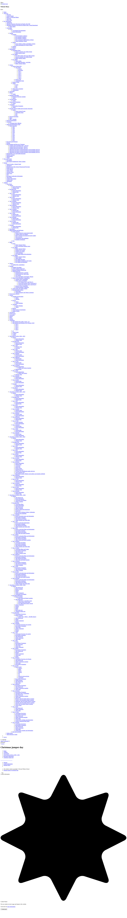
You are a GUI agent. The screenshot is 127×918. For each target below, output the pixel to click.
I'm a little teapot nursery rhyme (25, 603)
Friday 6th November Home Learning (24, 704)
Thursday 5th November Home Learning (24, 702)
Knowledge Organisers (17, 106)
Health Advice (9, 168)
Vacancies (8, 18)
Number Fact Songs (20, 251)
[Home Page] (4, 3)
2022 (13, 129)
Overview (17, 348)
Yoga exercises (18, 237)
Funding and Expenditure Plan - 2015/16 (18, 145)
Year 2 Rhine (15, 454)
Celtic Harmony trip (20, 472)
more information (11, 906)
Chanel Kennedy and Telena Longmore (24, 292)
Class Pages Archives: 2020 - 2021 (17, 585)
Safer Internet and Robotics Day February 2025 (23, 323)
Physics (14, 300)
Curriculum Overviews (20, 614)
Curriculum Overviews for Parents (23, 659)
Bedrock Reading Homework (19, 270)
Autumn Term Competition (21, 279)
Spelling (14, 46)
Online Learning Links (20, 553)
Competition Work (19, 80)
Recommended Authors (17, 290)
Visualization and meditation (21, 238)
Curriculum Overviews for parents (23, 624)
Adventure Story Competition (22, 693)
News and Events (8, 159)
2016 (13, 135)
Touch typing (15, 332)
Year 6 (19, 78)
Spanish (11, 319)
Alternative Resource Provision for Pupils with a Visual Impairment (22, 25)
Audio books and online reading (19, 288)
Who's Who (9, 20)
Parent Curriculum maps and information (24, 573)
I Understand (4, 909)
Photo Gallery (18, 667)
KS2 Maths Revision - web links (22, 62)
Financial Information (11, 120)
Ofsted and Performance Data (13, 124)
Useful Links (9, 180)
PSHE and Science (22, 373)
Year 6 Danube (12, 217)
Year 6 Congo (12, 221)
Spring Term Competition (21, 280)
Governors (8, 121)
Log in (5, 737)
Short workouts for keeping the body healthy (25, 235)
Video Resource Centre (11, 734)
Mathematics (12, 49)
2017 (13, 133)
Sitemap (5, 762)
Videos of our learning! (17, 88)
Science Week (18, 468)
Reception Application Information (14, 176)
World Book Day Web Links (22, 274)
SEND (8, 157)
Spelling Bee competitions (18, 264)
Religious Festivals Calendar (19, 96)
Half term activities (16, 731)
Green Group (18, 705)
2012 (13, 140)
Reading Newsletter (17, 267)
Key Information (7, 21)
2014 (13, 137)
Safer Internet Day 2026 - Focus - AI (20, 321)
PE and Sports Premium (12, 141)
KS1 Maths (15, 54)
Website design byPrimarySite (11, 770)
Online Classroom (19, 593)
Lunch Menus (9, 169)
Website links (15, 192)
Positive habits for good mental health (24, 233)
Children (6, 182)
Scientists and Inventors (17, 296)
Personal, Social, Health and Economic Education (20, 108)
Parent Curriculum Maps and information (24, 555)
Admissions (9, 22)
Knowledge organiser (20, 524)
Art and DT (12, 312)
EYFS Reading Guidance (21, 35)
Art (19, 675)
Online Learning (19, 501)
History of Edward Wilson (12, 17)
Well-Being (9, 181)
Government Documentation (19, 30)
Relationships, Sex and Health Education (15, 153)
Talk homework (19, 599)
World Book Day (16, 271)
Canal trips (17, 465)
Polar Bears (12, 229)
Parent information (16, 190)
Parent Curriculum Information (22, 522)
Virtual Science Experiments (19, 309)
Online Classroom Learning (21, 661)
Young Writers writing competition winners (25, 43)
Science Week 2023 (17, 66)
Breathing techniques (20, 239)
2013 (13, 139)
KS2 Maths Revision (20, 259)
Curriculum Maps (19, 504)
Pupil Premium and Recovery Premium (15, 144)
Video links (18, 627)
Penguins (11, 225)
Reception (20, 70)
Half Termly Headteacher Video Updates (15, 161)
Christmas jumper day (20, 611)
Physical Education (13, 116)
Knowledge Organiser (20, 517)
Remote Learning (10, 155)
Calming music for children (21, 234)
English (11, 33)
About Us (6, 13)
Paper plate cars (19, 610)
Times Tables (18, 61)
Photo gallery (12, 26)
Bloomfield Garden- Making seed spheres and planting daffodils (30, 473)
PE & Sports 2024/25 (14, 293)
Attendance (9, 165)
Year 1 (19, 71)
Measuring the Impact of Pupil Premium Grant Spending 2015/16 (24, 149)
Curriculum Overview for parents (23, 634)
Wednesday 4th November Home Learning (25, 701)
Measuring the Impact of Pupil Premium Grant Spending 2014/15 (24, 151)
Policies (8, 143)
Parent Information (16, 31)
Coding (14, 335)
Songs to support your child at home (23, 51)
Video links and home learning (22, 559)
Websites (17, 299)
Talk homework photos (20, 545)
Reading (14, 34)
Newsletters (9, 160)
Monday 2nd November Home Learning (24, 698)
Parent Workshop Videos (21, 41)
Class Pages (9, 184)
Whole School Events (20, 111)
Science (11, 65)
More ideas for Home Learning (25, 598)
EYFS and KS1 (16, 231)
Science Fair (18, 79)
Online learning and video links (22, 520)
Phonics (14, 47)
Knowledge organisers (20, 544)
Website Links (15, 188)
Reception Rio (12, 189)
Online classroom (19, 638)
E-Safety (14, 333)
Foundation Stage (16, 50)
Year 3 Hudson (12, 201)
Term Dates (9, 177)
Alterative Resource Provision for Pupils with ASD (18, 24)
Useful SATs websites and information (24, 720)
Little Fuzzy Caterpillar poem (25, 600)
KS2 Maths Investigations (21, 262)
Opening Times (10, 172)
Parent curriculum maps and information (24, 516)
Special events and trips (23, 676)
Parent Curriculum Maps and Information (24, 529)
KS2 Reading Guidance (20, 38)
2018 (13, 132)
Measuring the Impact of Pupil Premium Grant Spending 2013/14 (24, 152)
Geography (12, 91)
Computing (12, 104)
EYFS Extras (12, 313)
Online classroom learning (21, 717)
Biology (14, 308)
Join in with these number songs (22, 246)
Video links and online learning (22, 533)
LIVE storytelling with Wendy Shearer (24, 276)
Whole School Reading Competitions (21, 278)
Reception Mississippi (17, 595)
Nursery (20, 69)
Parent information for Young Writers (23, 45)
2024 (13, 128)
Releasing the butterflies (20, 513)
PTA (7, 174)
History (11, 92)
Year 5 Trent (12, 213)
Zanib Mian (18, 291)
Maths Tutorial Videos (20, 58)
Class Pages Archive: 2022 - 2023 (17, 436)
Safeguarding (9, 156)
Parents (5, 162)
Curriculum (9, 28)
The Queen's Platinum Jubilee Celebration (25, 512)
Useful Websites (19, 252)
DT (19, 673)
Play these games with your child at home (25, 55)
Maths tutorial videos (20, 53)
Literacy (11, 263)
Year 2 (19, 73)
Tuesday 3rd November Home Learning (24, 700)
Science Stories (15, 311)
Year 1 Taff (12, 193)
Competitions (15, 90)
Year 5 (19, 76)
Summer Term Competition (21, 286)
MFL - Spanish (12, 119)
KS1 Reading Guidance (20, 37)
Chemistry (14, 304)
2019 (13, 131)
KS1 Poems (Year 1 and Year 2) (25, 282)
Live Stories (18, 275)
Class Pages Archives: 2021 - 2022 (17, 495)
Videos (17, 297)
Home (5, 12)
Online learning (18, 680)
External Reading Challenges (22, 287)
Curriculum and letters (20, 542)
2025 (13, 127)
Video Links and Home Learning (23, 540)
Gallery (14, 83)
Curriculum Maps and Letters (22, 549)
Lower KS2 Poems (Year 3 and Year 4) (27, 283)
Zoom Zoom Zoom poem (24, 602)
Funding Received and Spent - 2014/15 (18, 147)
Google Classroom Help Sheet (22, 721)
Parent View (9, 173)
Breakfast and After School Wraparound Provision (18, 166)
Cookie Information (8, 764)
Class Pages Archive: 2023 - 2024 (17, 391)
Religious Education (14, 95)
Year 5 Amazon (13, 209)
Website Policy (7, 765)
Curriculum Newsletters (20, 500)
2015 (13, 136)
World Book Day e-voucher (21, 272)
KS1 (16, 86)
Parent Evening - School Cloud (13, 164)
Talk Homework (19, 497)
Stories (16, 591)
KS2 (16, 87)
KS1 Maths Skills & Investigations (23, 254)
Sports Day (18, 467)
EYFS (10, 29)
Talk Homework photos (20, 532)
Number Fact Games (20, 250)
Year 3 (19, 74)
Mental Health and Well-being (16, 230)
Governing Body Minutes (15, 123)
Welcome (8, 14)
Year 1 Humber (15, 514)
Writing (14, 42)
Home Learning (19, 589)
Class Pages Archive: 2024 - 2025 (17, 336)
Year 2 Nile (12, 197)
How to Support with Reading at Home (24, 39)
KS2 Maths (15, 59)
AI (13, 331)
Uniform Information (11, 178)
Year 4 (19, 75)
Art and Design (13, 99)
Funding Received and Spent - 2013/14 (18, 148)
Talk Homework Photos (20, 518)
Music (10, 117)
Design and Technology (15, 102)
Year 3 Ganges (15, 409)
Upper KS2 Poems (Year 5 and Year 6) (27, 284)
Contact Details (10, 16)
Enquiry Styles (15, 82)
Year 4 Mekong (13, 205)
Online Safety (9, 170)
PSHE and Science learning (24, 368)
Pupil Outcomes (13, 125)
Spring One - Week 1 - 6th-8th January (27, 616)
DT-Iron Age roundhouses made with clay (25, 471)
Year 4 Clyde (15, 361)
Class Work (18, 67)
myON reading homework (18, 268)
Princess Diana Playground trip (22, 509)
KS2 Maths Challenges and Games (23, 260)
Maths (10, 242)
